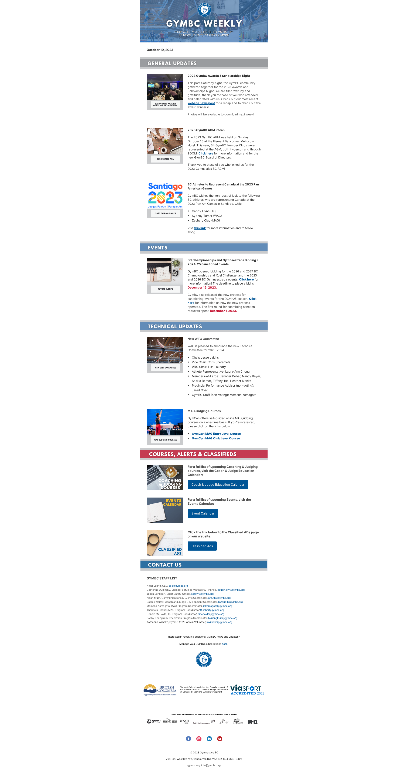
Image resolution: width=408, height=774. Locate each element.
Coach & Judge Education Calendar (217, 484)
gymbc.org (193, 765)
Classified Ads (202, 546)
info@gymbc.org (211, 765)
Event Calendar (202, 513)
